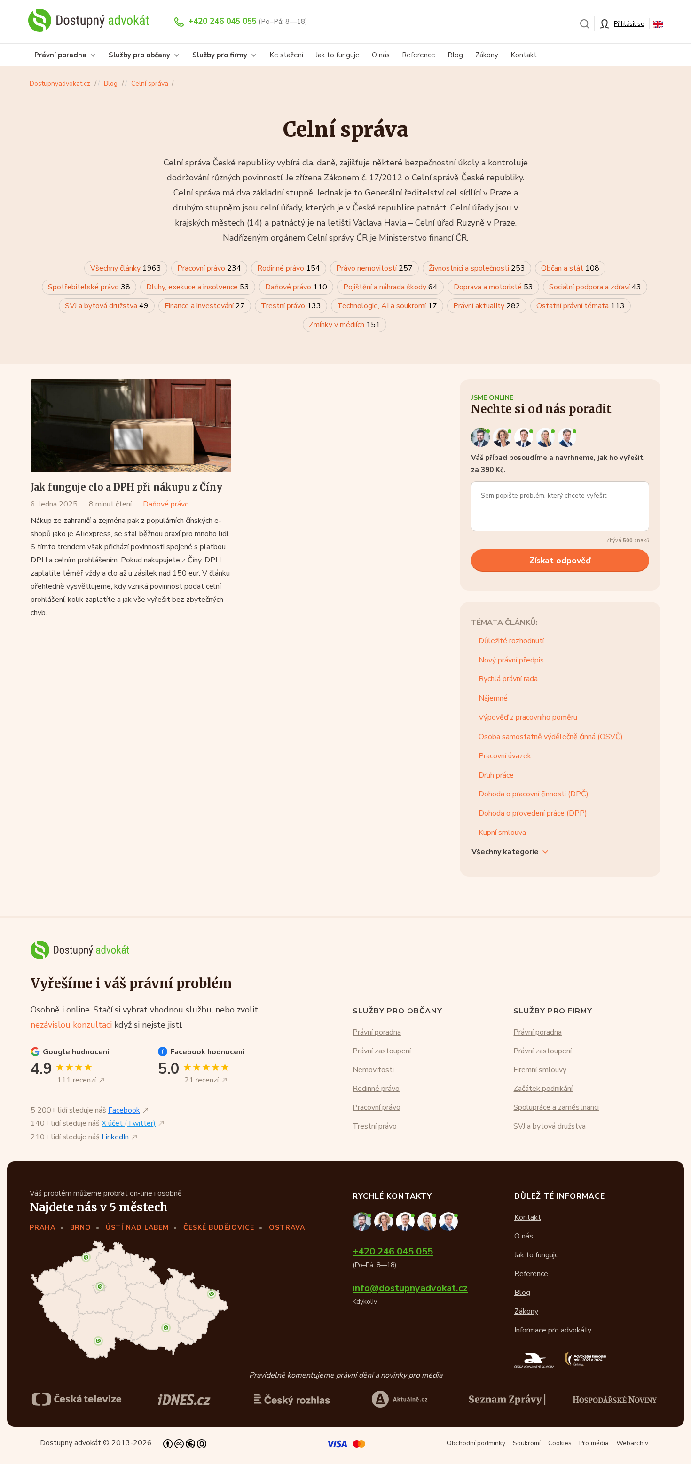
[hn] (615, 1399)
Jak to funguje (337, 55)
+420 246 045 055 (222, 21)
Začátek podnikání (543, 1088)
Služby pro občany (139, 55)
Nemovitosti (373, 1070)
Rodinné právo (288, 268)
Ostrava (287, 1227)
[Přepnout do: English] (658, 23)
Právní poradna (60, 55)
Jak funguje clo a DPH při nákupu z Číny (126, 487)
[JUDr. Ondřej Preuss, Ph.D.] (482, 437)
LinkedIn (115, 1137)
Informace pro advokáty (552, 1330)
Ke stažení (286, 55)
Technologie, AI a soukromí (387, 306)
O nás (381, 55)
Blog (455, 55)
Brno (80, 1227)
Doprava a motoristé (493, 287)
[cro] (292, 1399)
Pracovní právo (209, 268)
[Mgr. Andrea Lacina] (547, 437)
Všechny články (125, 268)
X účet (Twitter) (129, 1123)
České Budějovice (218, 1227)
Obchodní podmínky (476, 1443)
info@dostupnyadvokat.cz (410, 1288)
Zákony (486, 55)
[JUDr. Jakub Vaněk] (525, 437)
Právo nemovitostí (374, 268)
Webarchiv (632, 1443)
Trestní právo (291, 306)
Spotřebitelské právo (89, 287)
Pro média (594, 1443)
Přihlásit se (629, 23)
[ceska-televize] (76, 1399)
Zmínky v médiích (344, 324)
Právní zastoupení (382, 1051)
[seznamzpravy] (507, 1399)
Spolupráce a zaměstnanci (556, 1107)
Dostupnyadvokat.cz (60, 83)
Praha (42, 1227)
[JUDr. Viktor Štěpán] (567, 437)
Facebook (124, 1110)
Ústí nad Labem (137, 1227)
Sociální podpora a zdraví (595, 287)
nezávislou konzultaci (71, 1024)
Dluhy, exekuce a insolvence (197, 287)
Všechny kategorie (505, 852)
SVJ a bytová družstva (107, 306)
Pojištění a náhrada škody (390, 287)
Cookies (560, 1443)
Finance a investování (205, 306)
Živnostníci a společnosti (477, 268)
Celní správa (149, 83)
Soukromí (527, 1443)
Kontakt (523, 55)
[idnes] (184, 1399)
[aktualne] (399, 1399)
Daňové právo (296, 287)
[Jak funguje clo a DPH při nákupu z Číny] (131, 425)
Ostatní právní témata (580, 306)
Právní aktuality (486, 306)
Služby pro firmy (219, 55)
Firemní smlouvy (539, 1070)
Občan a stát (570, 268)
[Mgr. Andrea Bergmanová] (503, 437)
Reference (418, 55)
